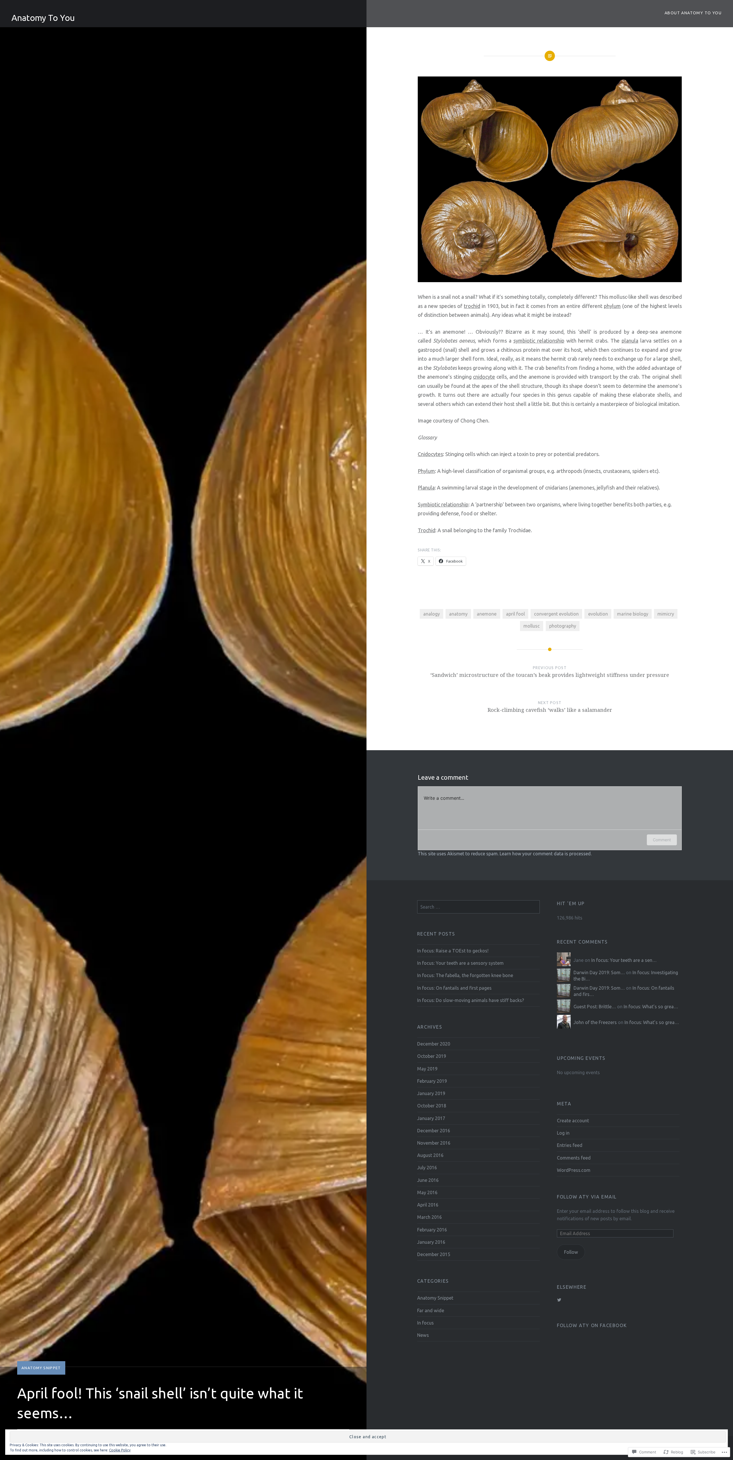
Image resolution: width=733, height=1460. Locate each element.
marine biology (632, 613)
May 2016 (427, 1192)
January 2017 (431, 1118)
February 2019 (432, 1081)
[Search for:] (478, 906)
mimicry (665, 613)
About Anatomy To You (693, 13)
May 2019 (427, 1068)
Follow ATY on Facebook (592, 1325)
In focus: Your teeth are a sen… (624, 960)
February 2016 (432, 1229)
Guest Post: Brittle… (595, 1006)
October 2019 (431, 1056)
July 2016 (427, 1167)
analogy (431, 613)
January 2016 (431, 1242)
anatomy (458, 613)
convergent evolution (556, 613)
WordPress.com (573, 1170)
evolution (598, 613)
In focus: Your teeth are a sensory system (460, 963)
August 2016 (430, 1155)
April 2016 (427, 1204)
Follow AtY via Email (587, 1196)
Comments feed (574, 1157)
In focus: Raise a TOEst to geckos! (452, 950)
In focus (425, 1322)
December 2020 (433, 1043)
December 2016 (433, 1130)
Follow (571, 1252)
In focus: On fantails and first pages (454, 988)
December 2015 (433, 1254)
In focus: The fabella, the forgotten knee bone (465, 975)
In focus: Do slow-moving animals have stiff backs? (470, 1000)
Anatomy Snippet (41, 1368)
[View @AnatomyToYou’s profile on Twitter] (559, 1300)
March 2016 (429, 1217)
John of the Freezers (595, 1022)
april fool (515, 613)
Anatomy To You (43, 18)
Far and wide (430, 1310)
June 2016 (428, 1180)
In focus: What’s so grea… (651, 1006)
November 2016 (433, 1142)
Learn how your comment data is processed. (546, 853)
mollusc (531, 625)
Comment (662, 839)
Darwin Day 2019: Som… (599, 972)
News (423, 1335)
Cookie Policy (120, 1450)
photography (562, 625)
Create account (573, 1120)
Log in (563, 1132)
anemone (486, 613)
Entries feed (569, 1145)
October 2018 (431, 1105)
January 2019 (431, 1093)
